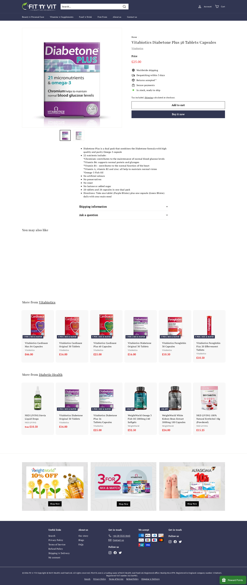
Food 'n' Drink (85, 17)
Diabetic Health (50, 375)
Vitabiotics (137, 48)
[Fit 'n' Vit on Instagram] (109, 552)
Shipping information (93, 206)
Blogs (81, 540)
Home (134, 37)
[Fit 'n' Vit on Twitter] (120, 552)
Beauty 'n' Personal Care (33, 17)
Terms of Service (56, 544)
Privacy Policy (55, 540)
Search (51, 535)
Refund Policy (55, 548)
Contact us (132, 17)
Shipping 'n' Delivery (59, 553)
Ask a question (88, 215)
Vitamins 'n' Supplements (61, 17)
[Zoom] (72, 77)
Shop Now (55, 503)
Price (134, 56)
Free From (102, 17)
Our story (83, 535)
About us (117, 17)
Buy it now (178, 114)
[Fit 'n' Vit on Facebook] (115, 552)
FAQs (81, 544)
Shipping (149, 97)
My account (54, 557)
